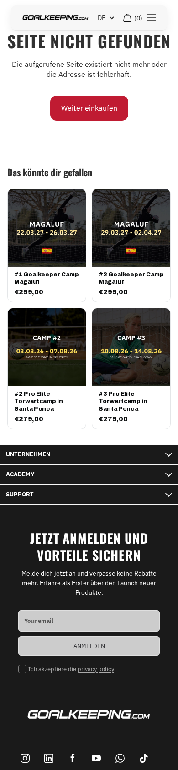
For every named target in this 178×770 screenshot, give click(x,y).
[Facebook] (72, 758)
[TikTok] (143, 758)
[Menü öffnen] (151, 17)
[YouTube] (96, 758)
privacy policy (96, 669)
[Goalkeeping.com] (55, 18)
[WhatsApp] (120, 758)
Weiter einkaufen (89, 107)
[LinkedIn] (48, 758)
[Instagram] (25, 758)
